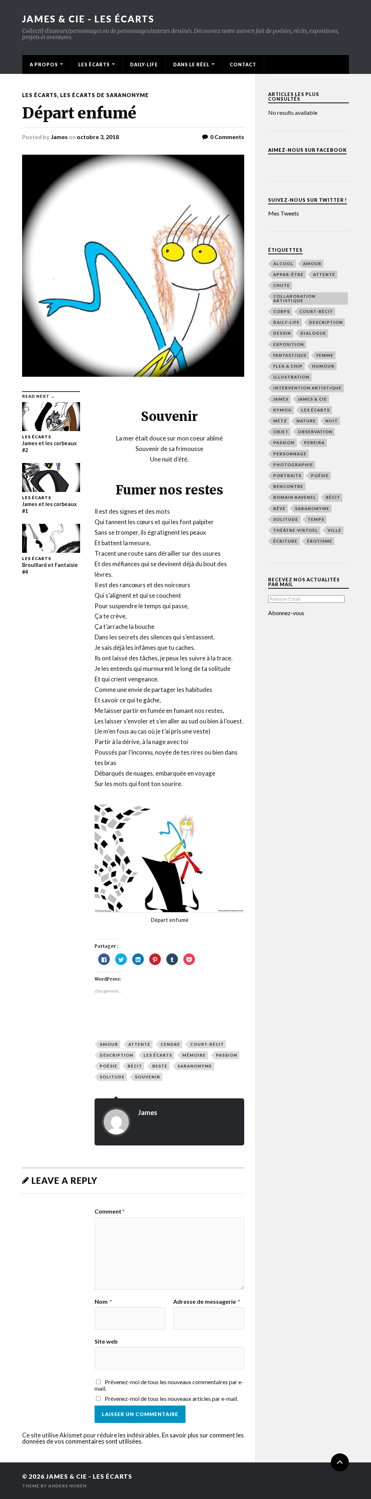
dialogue (313, 333)
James (59, 136)
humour (323, 366)
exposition (288, 344)
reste (159, 1066)
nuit (331, 420)
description (116, 1055)
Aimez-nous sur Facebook (307, 150)
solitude (112, 1076)
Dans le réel (191, 64)
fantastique (290, 355)
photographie (293, 464)
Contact (243, 64)
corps (281, 311)
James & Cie (312, 399)
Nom (103, 1301)
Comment (110, 1211)
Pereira (314, 442)
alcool (283, 263)
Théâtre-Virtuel (295, 530)
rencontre (288, 486)
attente (139, 1044)
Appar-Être (288, 274)
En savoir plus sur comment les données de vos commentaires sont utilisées (133, 1438)
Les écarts (94, 64)
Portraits (287, 475)
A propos (44, 64)
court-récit (207, 1044)
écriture (285, 541)
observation (315, 431)
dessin (282, 333)
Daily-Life (144, 64)
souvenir (147, 1076)
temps (316, 519)
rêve (279, 508)
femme (324, 355)
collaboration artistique (294, 298)
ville (334, 530)
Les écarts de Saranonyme (104, 95)
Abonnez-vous (286, 613)
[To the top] (340, 1462)
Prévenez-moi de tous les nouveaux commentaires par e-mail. (169, 1385)
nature (306, 420)
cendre (170, 1044)
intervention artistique (307, 387)
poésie (108, 1066)
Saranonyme (195, 1066)
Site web (106, 1341)
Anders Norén (67, 1485)
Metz (280, 420)
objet (280, 431)
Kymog (282, 410)
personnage (290, 453)
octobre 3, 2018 (98, 136)
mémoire (194, 1055)
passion (226, 1055)
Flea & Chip (288, 366)
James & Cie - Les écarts (88, 18)
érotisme (319, 541)
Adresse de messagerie (206, 1301)
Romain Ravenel (294, 497)
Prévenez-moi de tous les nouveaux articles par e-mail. (171, 1398)
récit (135, 1066)
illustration (291, 377)
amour (109, 1044)
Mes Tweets (283, 213)
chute (281, 285)
